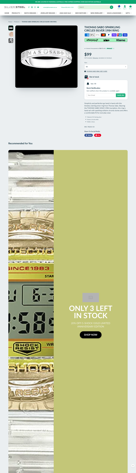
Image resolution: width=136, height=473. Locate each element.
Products (16, 22)
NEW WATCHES (80, 13)
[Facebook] (29, 7)
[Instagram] (35, 7)
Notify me (120, 95)
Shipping (95, 58)
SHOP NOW (90, 334)
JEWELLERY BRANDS (48, 13)
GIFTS (128, 13)
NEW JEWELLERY (97, 13)
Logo (14, 7)
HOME (7, 13)
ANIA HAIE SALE (65, 13)
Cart (130, 7)
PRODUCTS (16, 13)
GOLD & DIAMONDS (114, 13)
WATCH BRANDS (30, 13)
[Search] (111, 7)
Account (124, 7)
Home (10, 22)
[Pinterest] (32, 7)
